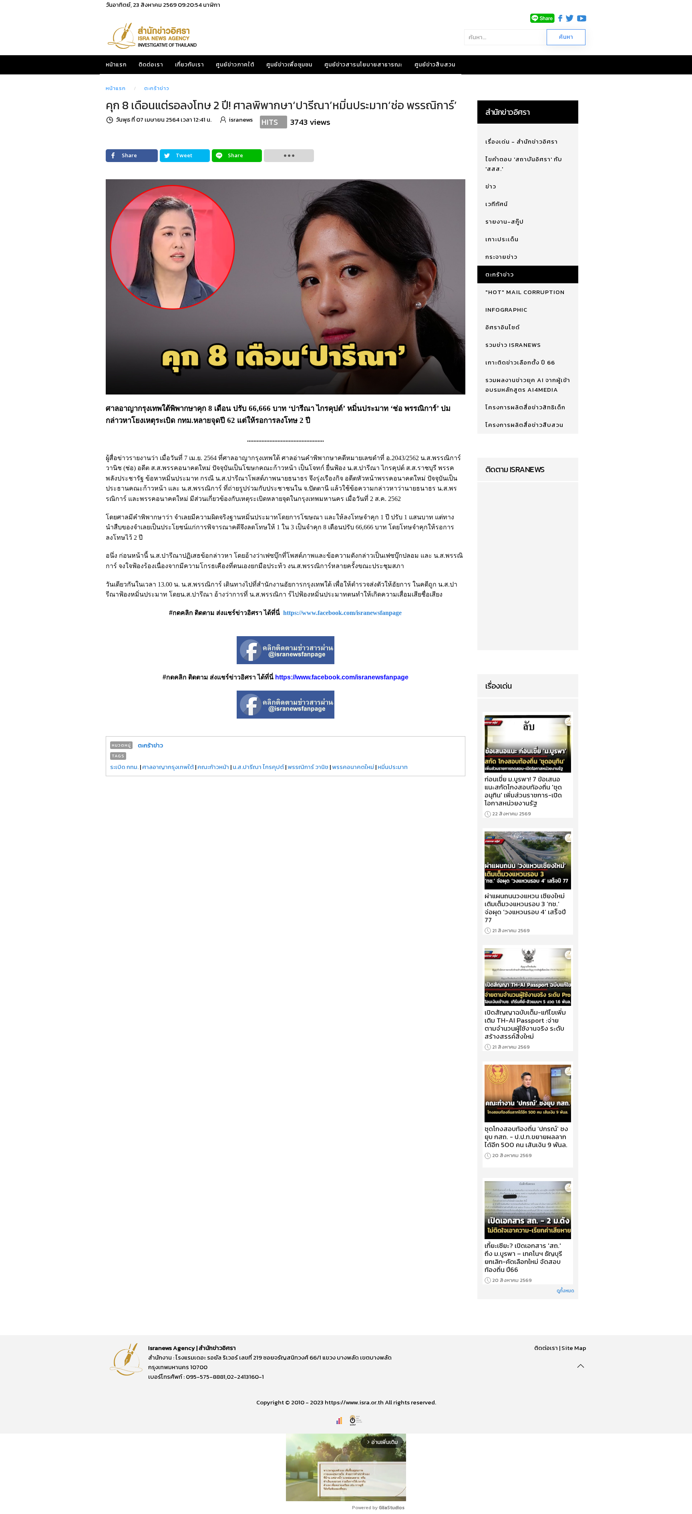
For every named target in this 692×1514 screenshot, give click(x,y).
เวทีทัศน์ (496, 203)
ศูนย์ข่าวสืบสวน (434, 64)
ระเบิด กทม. (124, 766)
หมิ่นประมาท (393, 766)
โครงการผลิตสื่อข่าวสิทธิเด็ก (525, 407)
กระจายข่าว (501, 256)
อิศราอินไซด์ (502, 327)
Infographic (506, 309)
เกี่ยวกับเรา (189, 64)
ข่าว (490, 186)
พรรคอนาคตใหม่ (353, 766)
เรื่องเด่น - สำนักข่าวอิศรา (521, 141)
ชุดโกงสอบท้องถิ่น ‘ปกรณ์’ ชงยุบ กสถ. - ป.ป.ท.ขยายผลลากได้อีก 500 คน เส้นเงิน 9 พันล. (526, 1137)
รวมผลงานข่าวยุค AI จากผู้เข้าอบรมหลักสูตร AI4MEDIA (527, 384)
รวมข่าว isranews (513, 344)
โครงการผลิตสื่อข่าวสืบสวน (524, 424)
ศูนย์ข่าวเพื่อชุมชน (289, 64)
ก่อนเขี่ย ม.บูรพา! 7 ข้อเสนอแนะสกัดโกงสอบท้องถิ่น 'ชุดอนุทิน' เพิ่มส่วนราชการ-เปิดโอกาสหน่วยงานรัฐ (523, 791)
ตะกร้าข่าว (156, 88)
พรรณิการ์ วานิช (308, 766)
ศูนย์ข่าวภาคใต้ (235, 64)
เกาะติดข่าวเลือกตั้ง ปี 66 (520, 362)
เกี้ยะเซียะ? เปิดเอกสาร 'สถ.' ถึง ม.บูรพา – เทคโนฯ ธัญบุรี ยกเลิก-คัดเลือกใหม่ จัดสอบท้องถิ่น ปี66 (523, 1258)
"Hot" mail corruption (525, 291)
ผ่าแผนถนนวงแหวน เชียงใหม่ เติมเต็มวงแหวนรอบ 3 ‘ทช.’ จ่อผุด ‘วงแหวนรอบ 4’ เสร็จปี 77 (525, 908)
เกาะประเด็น (502, 239)
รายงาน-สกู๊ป (504, 221)
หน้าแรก (116, 64)
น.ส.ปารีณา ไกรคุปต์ (258, 766)
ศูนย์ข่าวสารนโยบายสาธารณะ (363, 64)
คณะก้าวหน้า (213, 766)
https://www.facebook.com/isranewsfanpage (342, 612)
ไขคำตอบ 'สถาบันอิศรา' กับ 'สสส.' (523, 163)
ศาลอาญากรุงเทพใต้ (168, 766)
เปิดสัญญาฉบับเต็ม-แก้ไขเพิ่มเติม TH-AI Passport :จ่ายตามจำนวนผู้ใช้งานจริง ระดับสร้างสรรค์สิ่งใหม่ (525, 1024)
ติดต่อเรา (151, 64)
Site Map (573, 1347)
